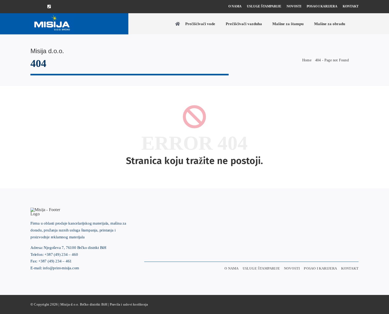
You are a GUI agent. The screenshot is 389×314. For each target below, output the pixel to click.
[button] (357, 23)
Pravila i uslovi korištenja (129, 304)
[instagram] (40, 7)
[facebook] (32, 7)
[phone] (49, 6)
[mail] (58, 7)
